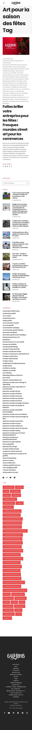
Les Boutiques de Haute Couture (18, 85)
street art (18, 610)
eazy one (6, 594)
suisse (18, 614)
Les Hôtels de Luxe (13, 93)
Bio (16, 666)
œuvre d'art (7, 618)
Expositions (6, 340)
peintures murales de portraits (13, 421)
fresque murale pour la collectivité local (16, 354)
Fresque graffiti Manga (10, 347)
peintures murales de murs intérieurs (15, 414)
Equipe (16, 668)
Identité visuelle (19, 606)
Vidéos (16, 697)
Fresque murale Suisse (10, 356)
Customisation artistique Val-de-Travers (13, 582)
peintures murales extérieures (13, 426)
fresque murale (8, 598)
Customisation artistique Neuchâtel (12, 550)
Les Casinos (6, 87)
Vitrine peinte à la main (10, 472)
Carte (16, 681)
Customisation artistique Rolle (11, 570)
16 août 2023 (15, 238)
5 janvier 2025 (16, 301)
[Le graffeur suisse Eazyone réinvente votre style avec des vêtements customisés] (6, 245)
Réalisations (16, 674)
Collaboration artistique (9, 499)
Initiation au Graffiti (9, 370)
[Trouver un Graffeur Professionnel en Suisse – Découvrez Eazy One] (6, 266)
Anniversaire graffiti (9, 313)
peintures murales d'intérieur (12, 394)
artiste (6, 491)
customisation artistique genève (12, 527)
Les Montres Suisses (15, 95)
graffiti (22, 602)
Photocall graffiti (8, 444)
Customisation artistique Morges (12, 546)
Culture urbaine (8, 507)
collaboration (16, 495)
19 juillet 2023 (16, 279)
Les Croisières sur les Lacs (13, 89)
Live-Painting (7, 373)
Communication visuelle (11, 323)
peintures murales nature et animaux (15, 428)
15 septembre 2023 (17, 259)
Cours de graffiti (8, 325)
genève (6, 602)
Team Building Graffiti (10, 468)
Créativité (19, 503)
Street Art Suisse (8, 460)
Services (16, 672)
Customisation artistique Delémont (12, 519)
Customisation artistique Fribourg (12, 523)
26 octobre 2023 (16, 200)
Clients (16, 670)
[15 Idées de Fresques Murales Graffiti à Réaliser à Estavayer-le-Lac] (6, 276)
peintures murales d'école (11, 391)
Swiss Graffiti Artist (9, 463)
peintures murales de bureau (12, 396)
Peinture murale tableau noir (12, 380)
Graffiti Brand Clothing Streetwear (14, 363)
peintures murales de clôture (12, 401)
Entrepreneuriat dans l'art (11, 337)
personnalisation (8, 610)
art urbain (6, 495)
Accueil (16, 664)
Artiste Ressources (9, 318)
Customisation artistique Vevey (11, 586)
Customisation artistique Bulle (11, 515)
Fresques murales (20, 598)
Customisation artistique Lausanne (12, 534)
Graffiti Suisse (7, 366)
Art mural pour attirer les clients (11, 64)
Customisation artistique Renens (12, 566)
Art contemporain (8, 487)
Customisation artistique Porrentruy (12, 558)
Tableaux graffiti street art (11, 465)
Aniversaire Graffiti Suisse (11, 311)
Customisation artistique (11, 328)
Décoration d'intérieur (10, 332)
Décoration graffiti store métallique (14, 335)
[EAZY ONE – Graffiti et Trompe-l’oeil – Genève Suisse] (6, 256)
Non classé (6, 378)
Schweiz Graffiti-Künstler (11, 449)
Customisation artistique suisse (12, 578)
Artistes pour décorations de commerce (14, 69)
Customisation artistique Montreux (12, 542)
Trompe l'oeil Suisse (9, 470)
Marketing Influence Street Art (12, 375)
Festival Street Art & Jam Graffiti (13, 342)
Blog (16, 676)
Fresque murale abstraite (11, 349)
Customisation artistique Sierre (11, 574)
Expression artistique (18, 594)
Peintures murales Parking (11, 431)
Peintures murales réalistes (12, 442)
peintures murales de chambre (13, 398)
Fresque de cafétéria (10, 344)
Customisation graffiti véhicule (13, 330)
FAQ (16, 679)
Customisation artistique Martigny (12, 538)
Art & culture (7, 316)
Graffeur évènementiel (10, 359)
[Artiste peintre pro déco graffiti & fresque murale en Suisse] (6, 235)
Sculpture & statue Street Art (12, 451)
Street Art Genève (8, 614)
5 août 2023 (15, 249)
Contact (16, 685)
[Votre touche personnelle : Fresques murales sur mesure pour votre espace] (6, 195)
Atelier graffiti (7, 320)
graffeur (14, 602)
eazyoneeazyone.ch (16, 705)
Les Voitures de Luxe (14, 101)
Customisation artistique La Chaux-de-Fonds (15, 531)
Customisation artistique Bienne (12, 511)
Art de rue (19, 487)
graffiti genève (8, 606)
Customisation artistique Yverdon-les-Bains (14, 590)
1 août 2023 (15, 228)
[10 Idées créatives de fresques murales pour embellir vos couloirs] (6, 286)
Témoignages (16, 683)
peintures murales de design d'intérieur (16, 403)
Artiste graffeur (15, 491)
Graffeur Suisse (8, 361)
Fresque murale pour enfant (12, 351)
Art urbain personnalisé (19, 66)
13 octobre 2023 (16, 216)
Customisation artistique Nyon (11, 554)
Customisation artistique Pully (11, 562)
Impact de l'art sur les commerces (14, 79)
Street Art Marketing (9, 458)
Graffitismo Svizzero (9, 368)
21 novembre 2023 (8, 58)
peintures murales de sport (12, 423)
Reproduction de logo (10, 446)
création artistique (8, 503)
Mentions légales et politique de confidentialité (16, 693)
